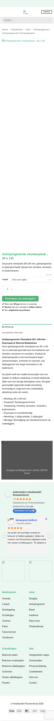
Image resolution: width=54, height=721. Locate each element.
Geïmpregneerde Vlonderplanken (18, 33)
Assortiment (17, 29)
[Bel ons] (33, 3)
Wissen (49, 275)
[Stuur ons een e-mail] (29, 3)
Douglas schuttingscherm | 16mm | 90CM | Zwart (27, 471)
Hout (28, 29)
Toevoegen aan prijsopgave (20, 298)
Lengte (5, 279)
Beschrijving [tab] (7, 327)
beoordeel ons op (23, 510)
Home (5, 29)
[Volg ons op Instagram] (25, 3)
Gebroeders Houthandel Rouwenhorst (27, 493)
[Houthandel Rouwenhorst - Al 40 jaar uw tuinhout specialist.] (25, 12)
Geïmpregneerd (41, 29)
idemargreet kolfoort (26, 520)
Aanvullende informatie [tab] (12, 333)
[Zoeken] (8, 11)
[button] (3, 11)
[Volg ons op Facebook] (20, 3)
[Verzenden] (48, 20)
